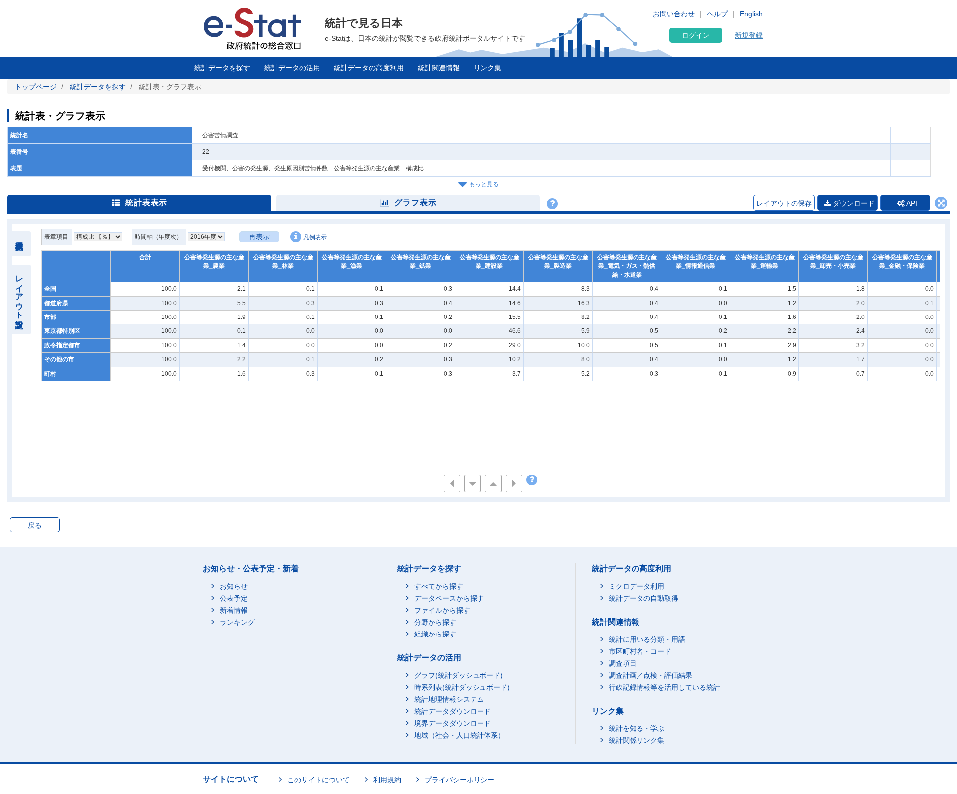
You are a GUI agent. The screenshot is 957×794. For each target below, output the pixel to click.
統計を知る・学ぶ (636, 728)
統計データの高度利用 (369, 68)
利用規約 (387, 779)
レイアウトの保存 (784, 203)
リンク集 (487, 68)
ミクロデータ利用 (636, 586)
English (751, 13)
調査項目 (623, 663)
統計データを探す (222, 68)
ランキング (237, 622)
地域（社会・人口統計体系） (459, 735)
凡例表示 (315, 237)
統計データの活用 (292, 68)
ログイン (696, 35)
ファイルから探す (442, 610)
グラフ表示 (415, 202)
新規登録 (749, 35)
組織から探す (435, 634)
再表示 (259, 237)
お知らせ (234, 586)
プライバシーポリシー (459, 779)
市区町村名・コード (640, 651)
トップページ (36, 87)
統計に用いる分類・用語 (647, 639)
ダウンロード (853, 203)
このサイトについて (318, 779)
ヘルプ (717, 13)
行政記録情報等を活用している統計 (664, 687)
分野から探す (435, 622)
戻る (35, 525)
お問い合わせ (674, 13)
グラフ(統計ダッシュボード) (458, 675)
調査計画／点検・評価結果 (650, 675)
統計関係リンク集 (636, 740)
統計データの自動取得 (643, 598)
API (911, 203)
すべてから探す (438, 586)
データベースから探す (449, 598)
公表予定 (234, 598)
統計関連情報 (439, 68)
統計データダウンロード (452, 711)
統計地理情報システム (449, 699)
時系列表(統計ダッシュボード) (462, 687)
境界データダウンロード (452, 723)
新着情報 (234, 610)
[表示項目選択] (19, 243)
